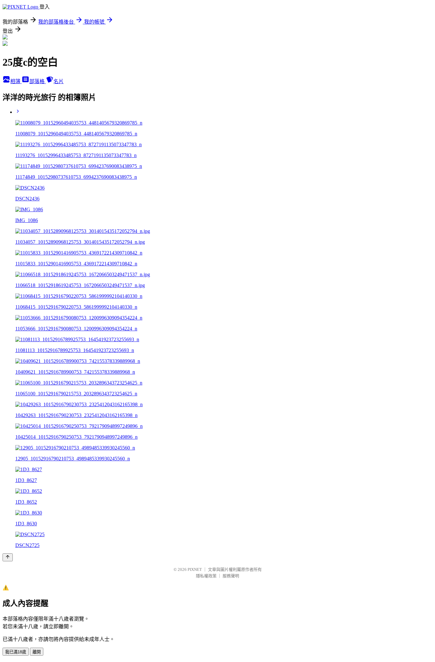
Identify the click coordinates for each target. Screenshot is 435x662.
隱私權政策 (206, 575)
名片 (58, 81)
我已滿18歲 (15, 652)
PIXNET (195, 569)
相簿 (16, 81)
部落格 (37, 81)
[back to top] (8, 557)
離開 (36, 652)
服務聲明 (231, 575)
